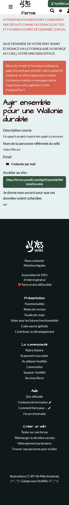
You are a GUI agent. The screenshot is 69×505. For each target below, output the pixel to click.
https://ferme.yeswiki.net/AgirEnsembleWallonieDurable (34, 182)
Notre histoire (34, 350)
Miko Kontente (49, 476)
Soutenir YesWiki (35, 372)
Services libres (34, 378)
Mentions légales (34, 265)
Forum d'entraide (34, 414)
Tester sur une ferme (34, 432)
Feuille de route (35, 315)
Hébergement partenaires (34, 443)
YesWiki (42, 481)
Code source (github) (34, 326)
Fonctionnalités (34, 304)
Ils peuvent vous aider (34, 356)
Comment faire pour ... (32, 408)
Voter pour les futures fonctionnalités (34, 320)
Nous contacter (34, 261)
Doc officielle (34, 396)
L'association (35, 367)
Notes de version (34, 309)
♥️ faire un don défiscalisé (34, 284)
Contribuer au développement (34, 331)
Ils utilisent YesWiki (34, 361)
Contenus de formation (33, 402)
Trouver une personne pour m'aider (34, 449)
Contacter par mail (23, 164)
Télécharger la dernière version (34, 438)
